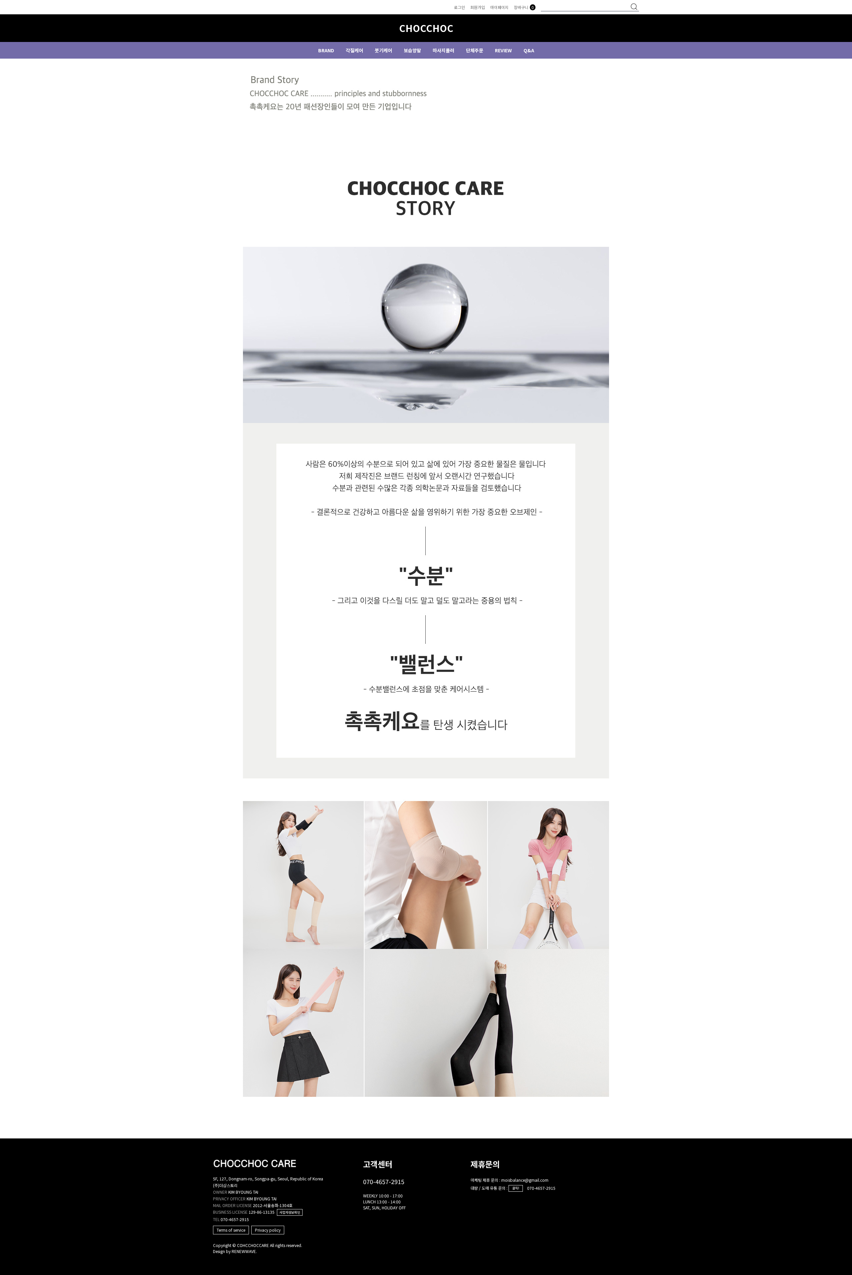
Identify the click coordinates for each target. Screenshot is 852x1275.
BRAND (326, 50)
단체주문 (474, 50)
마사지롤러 (443, 50)
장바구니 (524, 7)
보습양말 (412, 50)
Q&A (529, 50)
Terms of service (231, 1230)
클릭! (515, 1187)
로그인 (459, 7)
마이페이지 (499, 7)
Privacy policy (268, 1230)
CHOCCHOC (426, 28)
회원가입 (477, 7)
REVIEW (503, 50)
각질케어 (354, 50)
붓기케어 (383, 50)
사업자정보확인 (289, 1212)
